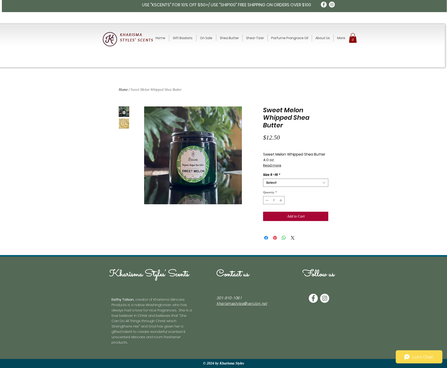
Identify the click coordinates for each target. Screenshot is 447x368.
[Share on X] (292, 238)
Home (123, 90)
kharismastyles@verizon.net (242, 303)
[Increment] (281, 200)
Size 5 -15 (271, 175)
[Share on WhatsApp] (284, 238)
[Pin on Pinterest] (275, 238)
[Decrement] (266, 200)
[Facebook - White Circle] (324, 4)
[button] (353, 38)
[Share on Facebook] (266, 238)
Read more (272, 165)
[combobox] (295, 183)
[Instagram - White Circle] (332, 4)
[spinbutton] (273, 200)
